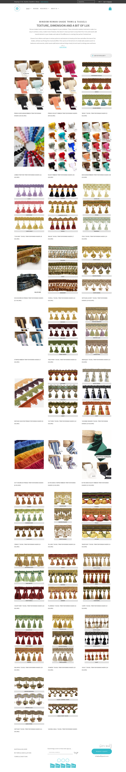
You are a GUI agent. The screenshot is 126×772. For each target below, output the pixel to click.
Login (104, 1)
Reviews (35, 8)
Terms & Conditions (21, 756)
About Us (54, 8)
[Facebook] (59, 760)
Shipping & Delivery (20, 749)
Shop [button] (28, 8)
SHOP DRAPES (44, 1)
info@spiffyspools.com (102, 756)
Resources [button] (43, 8)
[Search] (96, 2)
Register (109, 1)
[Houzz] (67, 760)
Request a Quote (101, 751)
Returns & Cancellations (22, 753)
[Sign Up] (76, 753)
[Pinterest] (63, 760)
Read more (63, 47)
